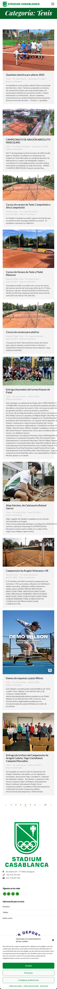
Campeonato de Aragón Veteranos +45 (27, 570)
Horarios (6, 906)
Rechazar (28, 973)
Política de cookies (15, 986)
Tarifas (5, 912)
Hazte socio (7, 918)
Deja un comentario (14, 81)
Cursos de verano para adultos (22, 332)
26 (45, 805)
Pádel (15, 279)
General (9, 211)
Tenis (8, 79)
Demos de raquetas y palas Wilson (24, 678)
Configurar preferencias (28, 980)
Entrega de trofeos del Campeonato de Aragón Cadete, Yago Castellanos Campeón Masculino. (27, 758)
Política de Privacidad (31, 986)
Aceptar (28, 966)
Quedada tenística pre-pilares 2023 (25, 74)
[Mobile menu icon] (52, 4)
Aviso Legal (44, 986)
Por (19, 79)
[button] (53, 940)
